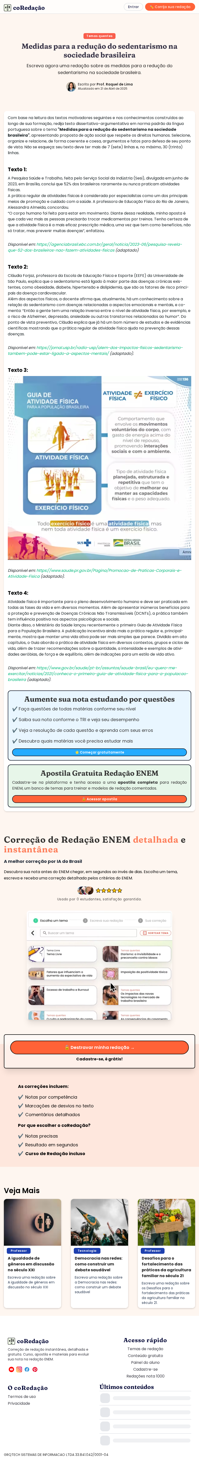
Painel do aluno (145, 1362)
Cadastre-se (145, 1369)
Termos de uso (22, 1396)
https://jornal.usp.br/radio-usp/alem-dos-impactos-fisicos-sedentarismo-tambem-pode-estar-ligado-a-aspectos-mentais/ (95, 350)
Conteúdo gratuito (145, 1355)
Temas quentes (99, 36)
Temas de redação (145, 1349)
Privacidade (19, 1403)
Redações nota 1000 (145, 1376)
